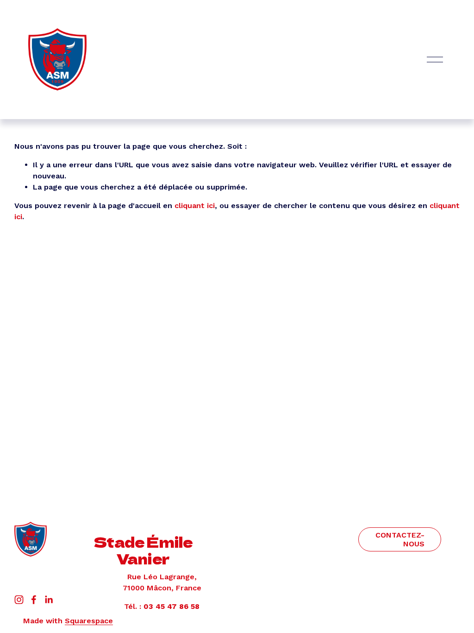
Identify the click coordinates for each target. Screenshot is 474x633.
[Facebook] (33, 599)
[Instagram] (19, 599)
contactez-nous (399, 539)
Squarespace (89, 620)
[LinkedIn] (48, 599)
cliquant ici (195, 205)
